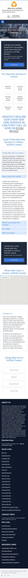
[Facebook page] (2, 575)
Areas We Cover (6, 526)
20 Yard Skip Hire (6, 501)
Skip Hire (4, 453)
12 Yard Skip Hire (6, 496)
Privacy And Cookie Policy (9, 534)
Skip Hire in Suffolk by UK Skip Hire (11, 510)
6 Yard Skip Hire (6, 487)
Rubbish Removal (6, 473)
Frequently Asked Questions (9, 529)
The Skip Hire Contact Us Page (10, 507)
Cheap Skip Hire (6, 455)
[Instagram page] (5, 575)
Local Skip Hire (6, 458)
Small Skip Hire (6, 464)
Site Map (4, 540)
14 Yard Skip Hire (6, 498)
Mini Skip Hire (5, 461)
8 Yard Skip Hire (6, 490)
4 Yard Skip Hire (6, 484)
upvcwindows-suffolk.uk (8, 559)
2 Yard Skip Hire (6, 481)
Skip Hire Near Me (7, 467)
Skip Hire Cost (5, 476)
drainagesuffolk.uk (7, 551)
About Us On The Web (8, 531)
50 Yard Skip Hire (6, 504)
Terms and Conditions (8, 537)
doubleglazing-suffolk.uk (8, 557)
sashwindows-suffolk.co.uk (9, 548)
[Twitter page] (8, 575)
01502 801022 (16, 129)
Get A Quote (14, 65)
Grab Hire (4, 470)
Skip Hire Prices (6, 478)
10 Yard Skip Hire (6, 493)
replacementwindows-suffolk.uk (10, 562)
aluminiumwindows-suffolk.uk (10, 554)
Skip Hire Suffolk (15, 8)
